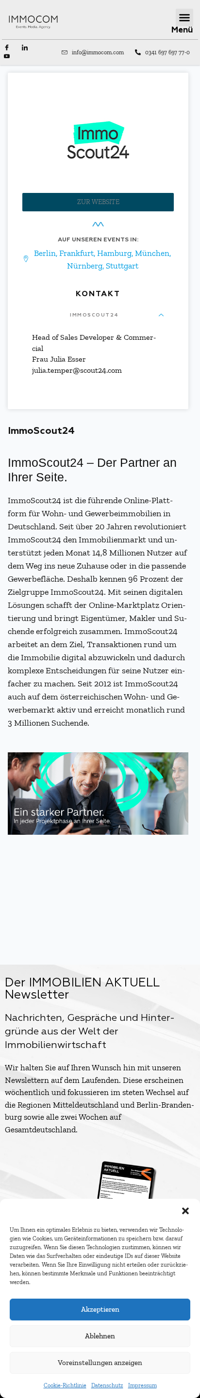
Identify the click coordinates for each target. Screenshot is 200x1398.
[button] (185, 1211)
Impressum (142, 1385)
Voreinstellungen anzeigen (100, 1362)
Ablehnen (100, 1336)
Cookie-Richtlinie (65, 1385)
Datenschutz (107, 1385)
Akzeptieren (100, 1309)
